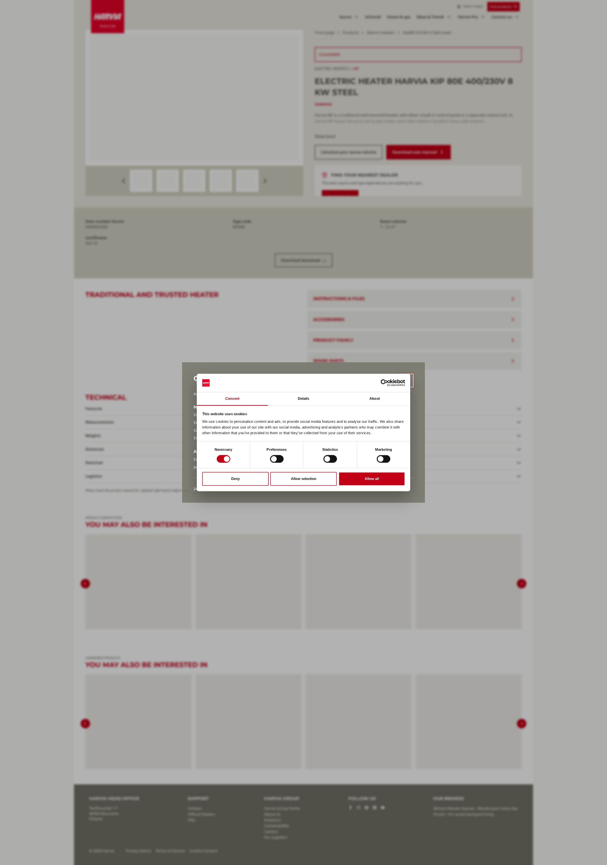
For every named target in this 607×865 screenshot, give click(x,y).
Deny (235, 479)
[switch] (277, 459)
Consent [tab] (232, 398)
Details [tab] (303, 398)
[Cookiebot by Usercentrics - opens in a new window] (384, 382)
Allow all (372, 479)
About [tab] (374, 398)
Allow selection (303, 479)
